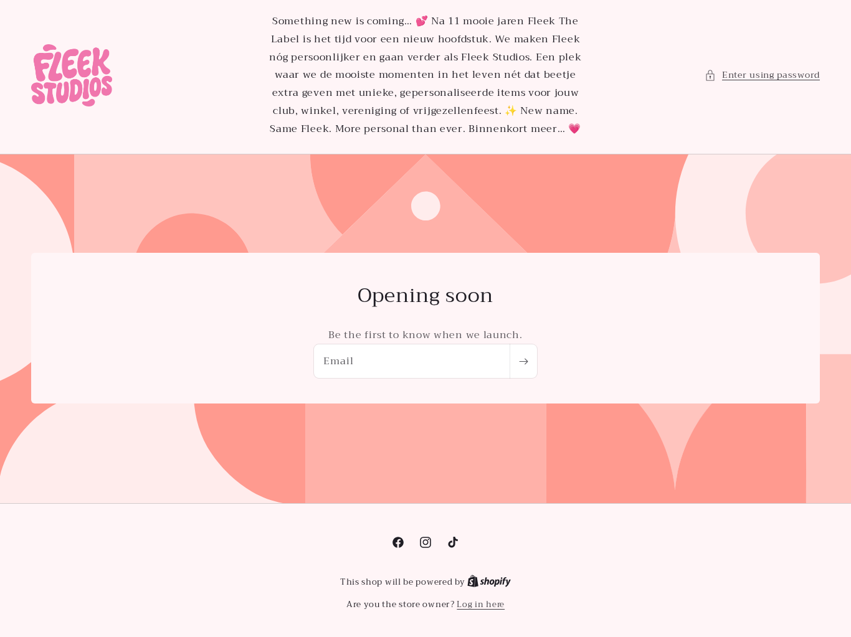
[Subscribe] (523, 361)
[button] (762, 75)
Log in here (481, 604)
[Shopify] (489, 582)
